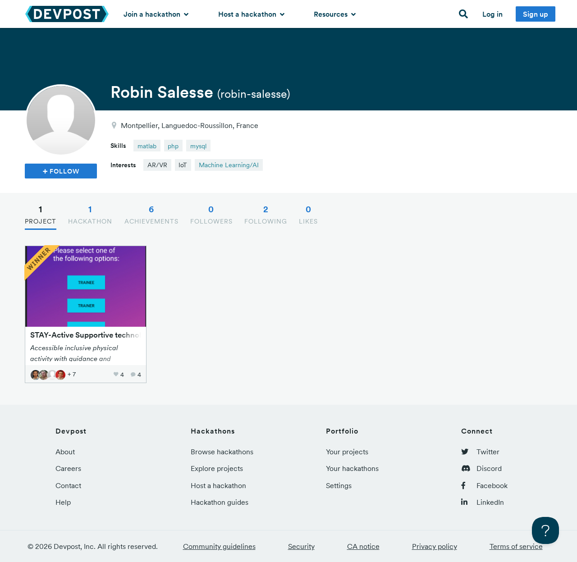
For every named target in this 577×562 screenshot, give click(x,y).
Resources (331, 13)
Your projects (347, 451)
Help (63, 502)
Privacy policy (434, 546)
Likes (308, 214)
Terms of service (516, 546)
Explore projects (217, 468)
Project (40, 214)
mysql (198, 146)
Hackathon (90, 214)
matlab (146, 146)
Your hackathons (352, 468)
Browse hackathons (222, 451)
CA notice (363, 546)
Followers (211, 214)
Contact (68, 485)
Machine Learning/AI (229, 165)
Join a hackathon (153, 13)
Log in (492, 13)
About (65, 451)
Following (265, 214)
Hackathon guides (219, 502)
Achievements (151, 214)
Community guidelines (219, 546)
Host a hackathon (248, 13)
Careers (68, 468)
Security (301, 546)
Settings (339, 485)
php (173, 146)
